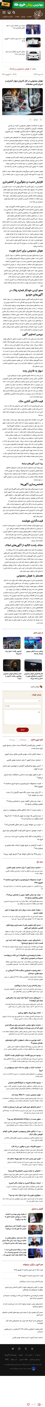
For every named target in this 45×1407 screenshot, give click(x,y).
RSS (7, 1359)
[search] (13, 12)
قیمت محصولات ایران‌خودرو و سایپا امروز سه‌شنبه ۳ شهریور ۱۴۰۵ (23, 881)
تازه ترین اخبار (37, 739)
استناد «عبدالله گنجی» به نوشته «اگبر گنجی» (25, 1183)
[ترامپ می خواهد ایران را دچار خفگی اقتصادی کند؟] (33, 29)
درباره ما (38, 1355)
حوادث (17, 16)
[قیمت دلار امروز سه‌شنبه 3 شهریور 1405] (33, 42)
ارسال (22, 730)
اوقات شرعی (23, 1359)
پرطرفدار (22, 739)
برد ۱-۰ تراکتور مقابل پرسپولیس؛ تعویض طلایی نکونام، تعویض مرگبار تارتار (23, 1133)
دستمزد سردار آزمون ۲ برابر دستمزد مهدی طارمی (24, 760)
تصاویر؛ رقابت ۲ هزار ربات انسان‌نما (13, 652)
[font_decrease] (30, 120)
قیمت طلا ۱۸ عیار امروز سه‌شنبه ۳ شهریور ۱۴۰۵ (28, 1270)
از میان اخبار (38, 633)
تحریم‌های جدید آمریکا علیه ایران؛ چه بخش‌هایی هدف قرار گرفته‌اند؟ (24, 999)
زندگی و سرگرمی (8, 16)
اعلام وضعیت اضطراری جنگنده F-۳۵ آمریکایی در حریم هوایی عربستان (24, 972)
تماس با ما (28, 1355)
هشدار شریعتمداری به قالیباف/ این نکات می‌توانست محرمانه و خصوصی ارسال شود (23, 957)
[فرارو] (38, 14)
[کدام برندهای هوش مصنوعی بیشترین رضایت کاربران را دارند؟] (11, 665)
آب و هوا (14, 1359)
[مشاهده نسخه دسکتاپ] (9, 12)
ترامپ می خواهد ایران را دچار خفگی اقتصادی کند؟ (15, 26)
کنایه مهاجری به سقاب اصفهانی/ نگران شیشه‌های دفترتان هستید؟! (24, 1042)
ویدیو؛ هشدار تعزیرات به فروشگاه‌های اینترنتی (24, 1082)
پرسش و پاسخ (35, 1359)
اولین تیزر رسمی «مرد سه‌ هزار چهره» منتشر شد (24, 1158)
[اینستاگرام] (19, 1348)
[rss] (32, 1348)
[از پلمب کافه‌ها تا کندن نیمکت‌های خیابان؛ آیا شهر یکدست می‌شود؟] (35, 1230)
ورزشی (23, 16)
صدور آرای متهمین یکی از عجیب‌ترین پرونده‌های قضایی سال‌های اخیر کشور (24, 927)
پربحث (12, 739)
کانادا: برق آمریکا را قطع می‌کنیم (29, 1013)
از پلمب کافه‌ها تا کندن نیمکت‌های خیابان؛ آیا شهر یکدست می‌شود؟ (15, 1227)
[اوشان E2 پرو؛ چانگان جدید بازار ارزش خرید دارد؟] (33, 55)
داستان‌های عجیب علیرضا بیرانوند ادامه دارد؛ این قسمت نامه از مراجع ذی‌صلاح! (24, 942)
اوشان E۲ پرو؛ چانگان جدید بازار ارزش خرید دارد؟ (15, 53)
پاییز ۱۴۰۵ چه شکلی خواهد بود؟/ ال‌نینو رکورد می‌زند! (22, 854)
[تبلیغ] (22, 5)
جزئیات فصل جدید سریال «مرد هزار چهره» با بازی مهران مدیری (24, 911)
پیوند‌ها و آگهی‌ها (11, 1355)
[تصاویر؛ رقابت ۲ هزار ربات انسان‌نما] (11, 643)
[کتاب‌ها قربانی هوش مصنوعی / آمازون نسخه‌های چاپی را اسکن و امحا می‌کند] (33, 665)
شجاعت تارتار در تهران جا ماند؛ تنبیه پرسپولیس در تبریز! (24, 1069)
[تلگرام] (12, 1348)
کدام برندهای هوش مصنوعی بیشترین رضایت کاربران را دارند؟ (12, 676)
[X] (25, 1348)
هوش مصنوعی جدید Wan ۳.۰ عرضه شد (26, 1094)
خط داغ (40, 862)
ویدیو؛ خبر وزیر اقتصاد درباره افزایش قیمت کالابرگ (23, 1055)
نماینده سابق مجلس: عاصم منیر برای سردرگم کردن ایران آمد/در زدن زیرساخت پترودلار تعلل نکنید (24, 1027)
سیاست (29, 16)
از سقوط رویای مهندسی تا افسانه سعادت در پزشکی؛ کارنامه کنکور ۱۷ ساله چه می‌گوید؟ (15, 1217)
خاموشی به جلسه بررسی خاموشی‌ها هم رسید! (24, 1170)
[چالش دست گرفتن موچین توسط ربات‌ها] (33, 643)
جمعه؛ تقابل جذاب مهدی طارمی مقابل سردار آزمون (23, 754)
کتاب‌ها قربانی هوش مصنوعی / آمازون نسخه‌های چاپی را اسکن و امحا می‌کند (33, 676)
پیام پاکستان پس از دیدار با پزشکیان (28, 985)
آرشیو (21, 1355)
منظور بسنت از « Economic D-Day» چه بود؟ (24, 1119)
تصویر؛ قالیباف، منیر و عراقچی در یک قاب (26, 1146)
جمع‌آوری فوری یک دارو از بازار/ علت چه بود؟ (25, 1195)
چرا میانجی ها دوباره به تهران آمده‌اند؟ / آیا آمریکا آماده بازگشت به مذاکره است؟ (24, 817)
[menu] (4, 12)
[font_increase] (41, 120)
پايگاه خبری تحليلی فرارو (18, 1364)
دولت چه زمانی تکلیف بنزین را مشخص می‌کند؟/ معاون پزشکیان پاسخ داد (24, 896)
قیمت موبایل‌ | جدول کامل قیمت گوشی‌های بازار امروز (22, 830)
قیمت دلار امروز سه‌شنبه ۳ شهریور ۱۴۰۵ (14, 40)
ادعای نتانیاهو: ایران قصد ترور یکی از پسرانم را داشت (22, 1107)
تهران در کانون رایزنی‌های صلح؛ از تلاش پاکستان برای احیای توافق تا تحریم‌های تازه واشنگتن (24, 1288)
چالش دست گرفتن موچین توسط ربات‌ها (34, 652)
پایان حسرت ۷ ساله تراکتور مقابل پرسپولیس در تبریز (22, 810)
